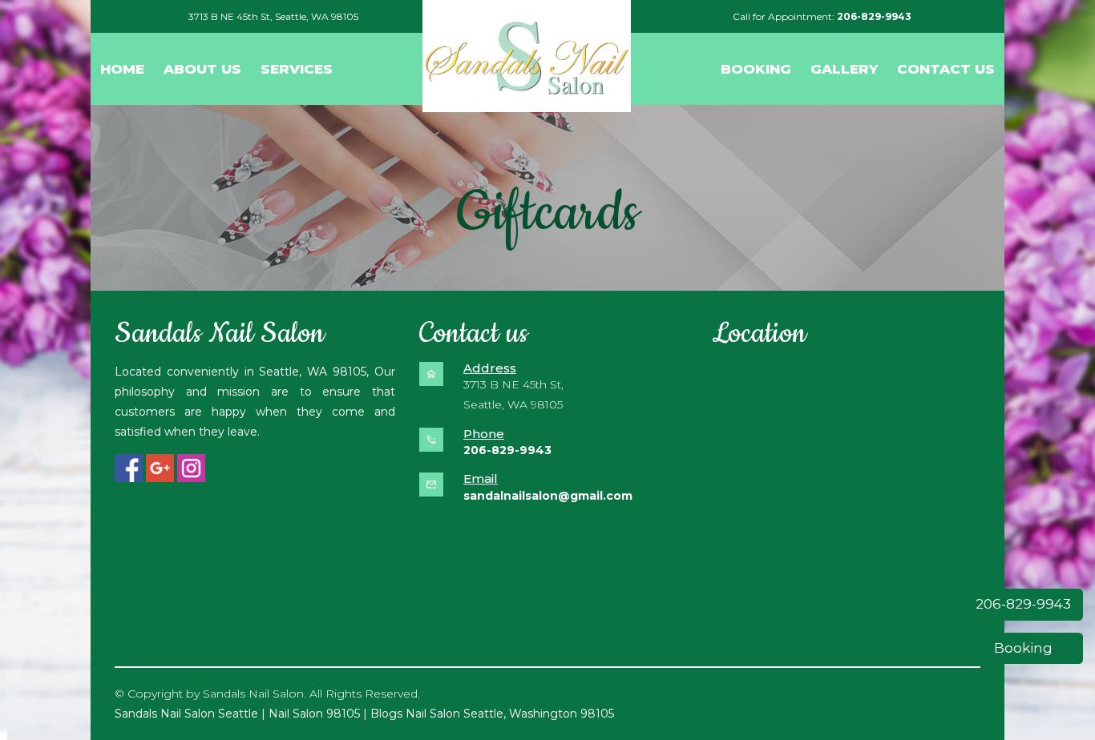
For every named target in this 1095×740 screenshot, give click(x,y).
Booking (1023, 648)
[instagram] (191, 468)
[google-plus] (160, 468)
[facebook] (129, 468)
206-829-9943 (1023, 604)
